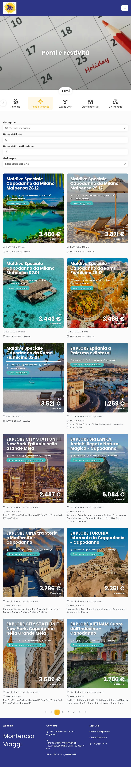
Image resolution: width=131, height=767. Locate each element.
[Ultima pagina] (85, 712)
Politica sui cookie (98, 737)
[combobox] (65, 152)
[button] (124, 8)
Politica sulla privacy (99, 732)
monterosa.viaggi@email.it (63, 754)
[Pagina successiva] (79, 712)
